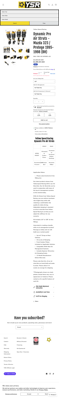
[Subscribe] (41, 327)
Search (6, 338)
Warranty (6, 348)
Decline (47, 394)
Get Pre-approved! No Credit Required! (41, 75)
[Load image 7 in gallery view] (20, 56)
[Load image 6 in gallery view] (13, 56)
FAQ (5, 345)
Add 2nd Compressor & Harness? (41, 91)
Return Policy (7, 357)
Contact (6, 341)
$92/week (52, 73)
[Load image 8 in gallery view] (27, 56)
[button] (3, 4)
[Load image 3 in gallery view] (20, 50)
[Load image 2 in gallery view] (13, 50)
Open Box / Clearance (23, 352)
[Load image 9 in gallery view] (7, 63)
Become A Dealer (22, 338)
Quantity (35, 98)
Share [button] (36, 301)
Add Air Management (38, 85)
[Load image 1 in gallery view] (7, 50)
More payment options (44, 123)
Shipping (35, 66)
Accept (29, 394)
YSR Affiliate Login (9, 368)
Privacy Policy (43, 390)
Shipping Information (7, 353)
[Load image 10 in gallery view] (13, 63)
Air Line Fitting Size (38, 78)
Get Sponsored (21, 348)
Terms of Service (8, 364)
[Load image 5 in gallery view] (7, 56)
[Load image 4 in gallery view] (27, 50)
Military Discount (21, 341)
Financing (19, 345)
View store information (41, 134)
